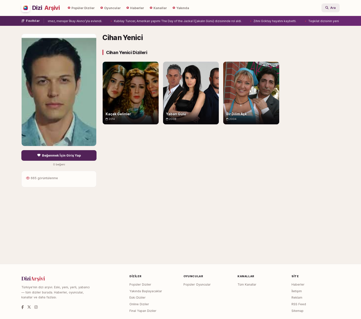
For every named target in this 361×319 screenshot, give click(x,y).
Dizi (46, 7)
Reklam (297, 297)
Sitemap (298, 311)
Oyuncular (112, 8)
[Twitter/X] (29, 307)
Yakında (182, 8)
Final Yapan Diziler (142, 311)
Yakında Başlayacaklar (145, 291)
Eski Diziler (137, 297)
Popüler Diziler (83, 8)
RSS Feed (299, 304)
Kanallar (160, 8)
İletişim (297, 291)
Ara (333, 8)
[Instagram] (36, 307)
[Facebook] (22, 307)
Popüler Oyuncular (197, 284)
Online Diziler (139, 304)
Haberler (137, 8)
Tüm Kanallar (246, 284)
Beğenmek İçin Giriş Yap (61, 155)
